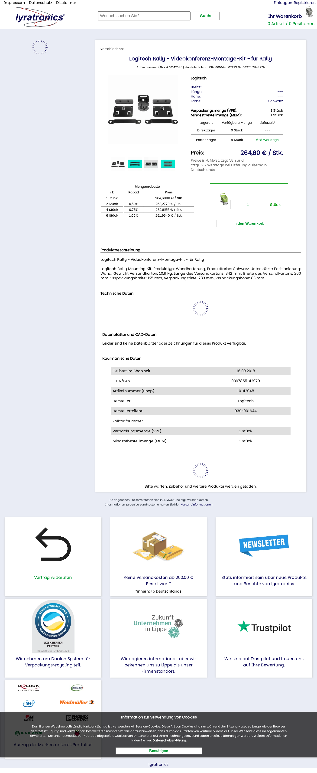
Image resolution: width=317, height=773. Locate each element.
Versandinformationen (197, 504)
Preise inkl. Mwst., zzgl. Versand (217, 160)
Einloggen (283, 2)
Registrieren (305, 2)
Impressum (14, 2)
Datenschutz (40, 2)
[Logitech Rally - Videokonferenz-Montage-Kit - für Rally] (143, 109)
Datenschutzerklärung (169, 740)
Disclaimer (66, 2)
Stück (274, 204)
